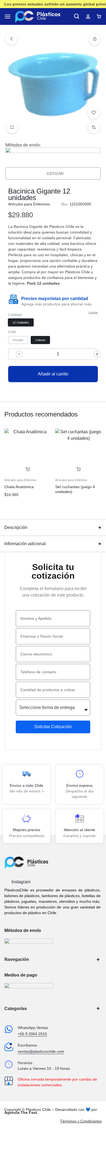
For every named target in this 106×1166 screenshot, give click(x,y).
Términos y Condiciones (81, 1121)
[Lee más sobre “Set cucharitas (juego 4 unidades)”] (78, 469)
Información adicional (25, 543)
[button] (95, 39)
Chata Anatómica (19, 487)
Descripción (15, 527)
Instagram (20, 882)
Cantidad (15, 315)
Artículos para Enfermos (29, 204)
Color (12, 332)
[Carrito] (99, 16)
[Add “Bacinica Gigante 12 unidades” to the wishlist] (94, 113)
